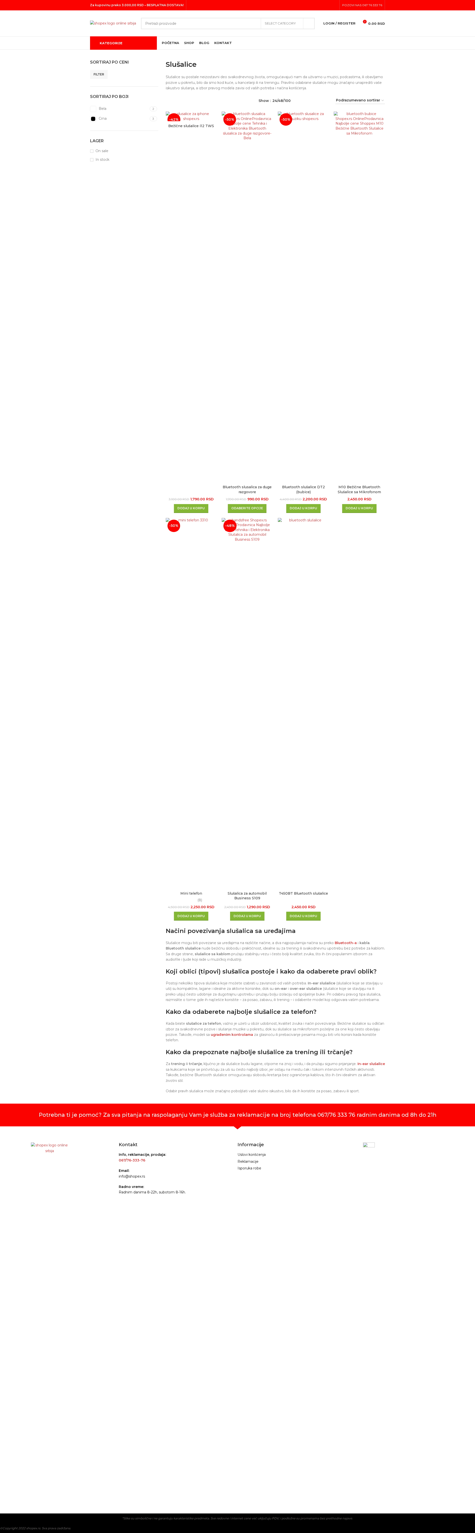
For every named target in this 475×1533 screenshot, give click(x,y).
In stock (102, 159)
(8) (199, 900)
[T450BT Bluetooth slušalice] (303, 703)
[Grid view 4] (325, 100)
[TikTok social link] (334, 5)
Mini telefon (191, 893)
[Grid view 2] (310, 100)
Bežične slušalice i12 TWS (191, 126)
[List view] (302, 100)
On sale (101, 151)
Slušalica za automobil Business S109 (247, 896)
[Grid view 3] (317, 100)
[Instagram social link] (327, 5)
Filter (99, 74)
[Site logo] (113, 23)
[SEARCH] (309, 23)
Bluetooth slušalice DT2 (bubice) (303, 489)
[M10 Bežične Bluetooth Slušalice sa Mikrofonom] (359, 297)
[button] (191, 508)
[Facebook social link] (321, 5)
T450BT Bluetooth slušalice (303, 893)
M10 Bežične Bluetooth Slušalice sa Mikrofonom (359, 489)
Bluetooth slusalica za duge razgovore (247, 489)
